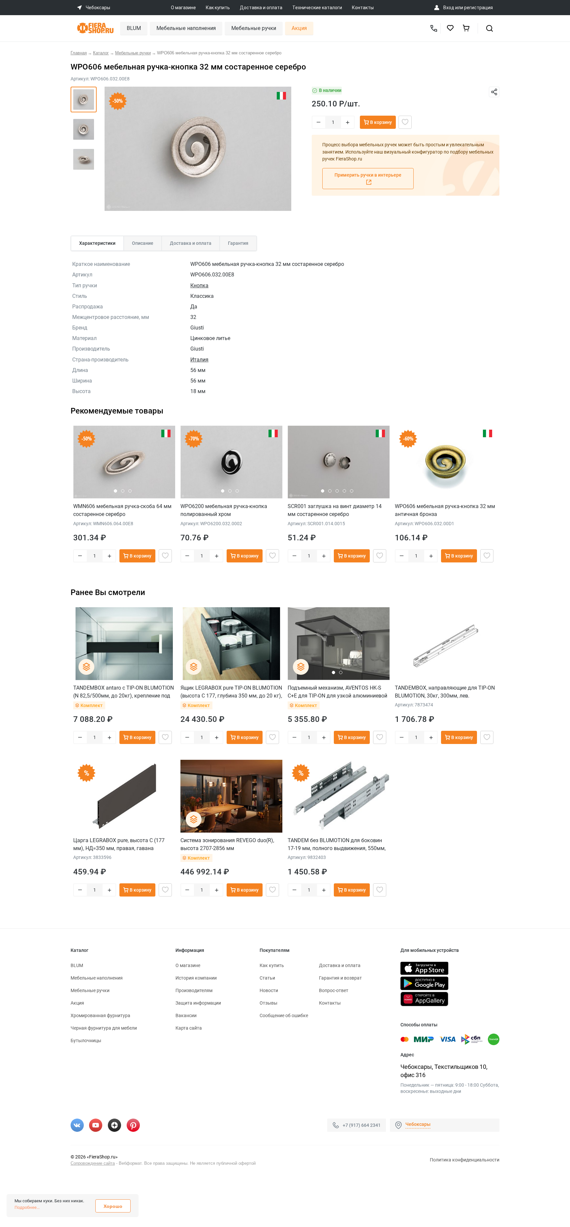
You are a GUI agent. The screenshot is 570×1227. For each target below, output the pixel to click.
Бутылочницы (86, 1040)
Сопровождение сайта (93, 1163)
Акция (299, 28)
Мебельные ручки (253, 28)
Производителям (193, 990)
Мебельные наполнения (186, 28)
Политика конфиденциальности (464, 1159)
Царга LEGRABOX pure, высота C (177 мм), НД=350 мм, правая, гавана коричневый (119, 844)
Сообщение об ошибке (284, 1015)
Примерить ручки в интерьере (367, 175)
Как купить (218, 7)
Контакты (363, 7)
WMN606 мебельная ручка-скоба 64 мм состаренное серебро (122, 510)
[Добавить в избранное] (405, 122)
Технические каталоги (317, 7)
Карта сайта (188, 1028)
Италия (199, 360)
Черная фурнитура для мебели (104, 1028)
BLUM (134, 28)
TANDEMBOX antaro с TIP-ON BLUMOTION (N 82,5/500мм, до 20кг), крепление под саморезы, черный (123, 692)
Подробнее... (27, 1207)
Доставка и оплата (261, 7)
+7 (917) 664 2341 (362, 1124)
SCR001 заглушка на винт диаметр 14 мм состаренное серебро (335, 510)
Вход (448, 7)
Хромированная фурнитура (100, 1015)
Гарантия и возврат (340, 978)
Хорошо (113, 1206)
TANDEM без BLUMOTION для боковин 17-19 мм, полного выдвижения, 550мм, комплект (337, 844)
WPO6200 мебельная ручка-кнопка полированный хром (223, 510)
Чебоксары (417, 1124)
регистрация (478, 7)
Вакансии (186, 1015)
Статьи (267, 978)
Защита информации (198, 1003)
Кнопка (199, 285)
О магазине (183, 7)
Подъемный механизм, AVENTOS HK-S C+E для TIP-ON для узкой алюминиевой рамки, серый (337, 692)
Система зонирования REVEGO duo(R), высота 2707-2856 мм (227, 844)
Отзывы (268, 1003)
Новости (269, 990)
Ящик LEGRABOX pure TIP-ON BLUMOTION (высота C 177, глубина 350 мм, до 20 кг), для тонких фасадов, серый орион (231, 692)
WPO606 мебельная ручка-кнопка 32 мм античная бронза (445, 510)
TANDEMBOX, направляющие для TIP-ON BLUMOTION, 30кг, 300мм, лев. (445, 692)
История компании (196, 978)
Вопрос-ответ (333, 990)
